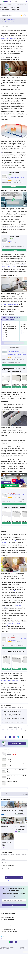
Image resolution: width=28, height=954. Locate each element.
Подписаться (14, 905)
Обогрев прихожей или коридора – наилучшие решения (6, 844)
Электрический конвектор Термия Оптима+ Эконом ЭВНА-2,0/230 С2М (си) (16, 178)
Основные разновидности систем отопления (7, 811)
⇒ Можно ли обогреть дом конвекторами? (13, 722)
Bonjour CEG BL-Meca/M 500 (13, 781)
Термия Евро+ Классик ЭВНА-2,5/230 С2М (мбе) (16, 776)
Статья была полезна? (14, 727)
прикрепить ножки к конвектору (9, 680)
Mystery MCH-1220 (6, 385)
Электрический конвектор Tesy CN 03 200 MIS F (16, 495)
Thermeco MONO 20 (6, 521)
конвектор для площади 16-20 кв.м (11, 159)
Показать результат (14, 343)
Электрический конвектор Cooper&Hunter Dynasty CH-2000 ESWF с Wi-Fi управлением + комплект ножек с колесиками (17, 353)
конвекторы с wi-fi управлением (9, 304)
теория (23, 815)
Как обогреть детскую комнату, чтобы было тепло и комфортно (20, 812)
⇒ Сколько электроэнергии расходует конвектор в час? (12, 715)
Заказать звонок (16, 743)
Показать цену (14, 186)
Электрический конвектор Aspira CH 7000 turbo (16, 240)
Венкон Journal (3, 4)
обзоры (3, 813)
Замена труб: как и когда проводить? (10, 793)
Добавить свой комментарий (14, 877)
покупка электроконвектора (8, 38)
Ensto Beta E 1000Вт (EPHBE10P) (16, 667)
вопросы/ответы (5, 701)
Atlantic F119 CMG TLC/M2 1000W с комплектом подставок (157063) (6, 667)
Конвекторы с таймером (20, 590)
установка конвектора (15, 109)
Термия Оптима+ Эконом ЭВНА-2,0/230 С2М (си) (16, 764)
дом (19, 831)
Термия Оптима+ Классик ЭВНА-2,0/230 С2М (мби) (16, 521)
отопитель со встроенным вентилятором (11, 227)
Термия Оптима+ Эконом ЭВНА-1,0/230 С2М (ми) (16, 770)
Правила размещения (14, 881)
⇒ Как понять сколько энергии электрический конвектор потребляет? (13, 711)
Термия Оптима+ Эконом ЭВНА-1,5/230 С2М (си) (16, 758)
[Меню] (1, 1)
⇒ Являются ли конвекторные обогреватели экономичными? (14, 719)
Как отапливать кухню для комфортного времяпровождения (20, 828)
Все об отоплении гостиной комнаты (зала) (7, 827)
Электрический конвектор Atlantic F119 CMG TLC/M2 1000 (17, 639)
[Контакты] (27, 1)
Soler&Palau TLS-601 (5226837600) (16, 385)
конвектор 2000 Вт (6, 429)
